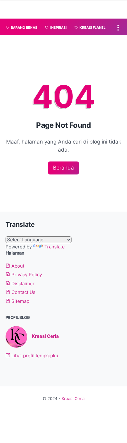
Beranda (63, 168)
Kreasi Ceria (45, 336)
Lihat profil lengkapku (34, 356)
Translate (54, 247)
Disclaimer (22, 283)
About (17, 266)
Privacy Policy (26, 274)
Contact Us (22, 292)
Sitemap (19, 301)
